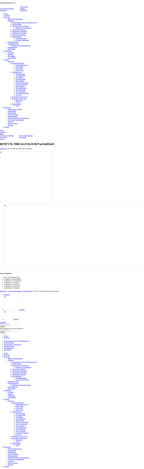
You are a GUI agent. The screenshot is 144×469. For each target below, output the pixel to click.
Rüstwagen (19, 100)
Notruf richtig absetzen (15, 109)
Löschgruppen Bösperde (19, 31)
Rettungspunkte (13, 116)
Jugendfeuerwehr (13, 44)
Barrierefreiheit (27, 291)
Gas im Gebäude (13, 114)
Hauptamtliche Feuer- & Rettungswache (24, 22)
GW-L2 (18, 102)
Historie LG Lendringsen (23, 28)
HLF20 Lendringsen (22, 83)
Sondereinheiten (17, 37)
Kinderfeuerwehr (13, 42)
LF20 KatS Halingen (22, 93)
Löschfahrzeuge (17, 72)
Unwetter (11, 122)
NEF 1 (18, 106)
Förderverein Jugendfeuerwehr (21, 45)
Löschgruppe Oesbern (18, 29)
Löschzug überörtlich (22, 40)
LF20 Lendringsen (21, 84)
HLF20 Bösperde (21, 88)
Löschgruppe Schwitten (19, 33)
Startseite (3, 149)
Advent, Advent (13, 123)
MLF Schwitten (20, 91)
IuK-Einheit (11, 49)
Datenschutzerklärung (15, 291)
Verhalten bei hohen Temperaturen (18, 118)
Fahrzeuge (11, 61)
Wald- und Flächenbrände (16, 120)
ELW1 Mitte (19, 67)
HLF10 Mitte (20, 81)
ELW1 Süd (19, 68)
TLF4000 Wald (20, 76)
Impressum (3, 291)
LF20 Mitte (19, 77)
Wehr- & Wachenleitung (15, 19)
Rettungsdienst (16, 104)
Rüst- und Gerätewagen (19, 99)
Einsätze (10, 54)
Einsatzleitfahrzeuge (18, 63)
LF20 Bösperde (20, 90)
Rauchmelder (12, 111)
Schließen (3, 322)
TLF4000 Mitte (20, 79)
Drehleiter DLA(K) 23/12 (20, 97)
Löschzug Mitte (16, 24)
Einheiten (11, 21)
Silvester (10, 125)
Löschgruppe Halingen (19, 35)
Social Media (12, 58)
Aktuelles (11, 52)
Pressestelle (11, 56)
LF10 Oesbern (20, 86)
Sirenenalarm (12, 113)
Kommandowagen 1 (22, 65)
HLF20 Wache (20, 74)
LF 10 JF (18, 95)
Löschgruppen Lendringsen (20, 26)
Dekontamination (21, 38)
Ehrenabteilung (12, 47)
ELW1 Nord (19, 70)
